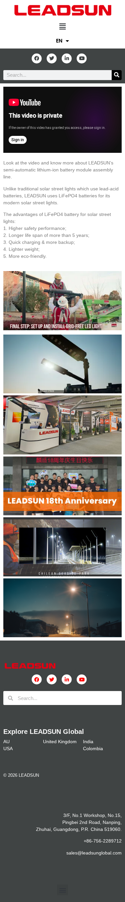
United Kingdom (60, 741)
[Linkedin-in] (67, 58)
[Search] (117, 75)
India (88, 741)
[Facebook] (37, 58)
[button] (62, 26)
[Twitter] (52, 58)
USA (8, 748)
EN (59, 41)
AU (6, 741)
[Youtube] (82, 58)
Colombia (93, 748)
